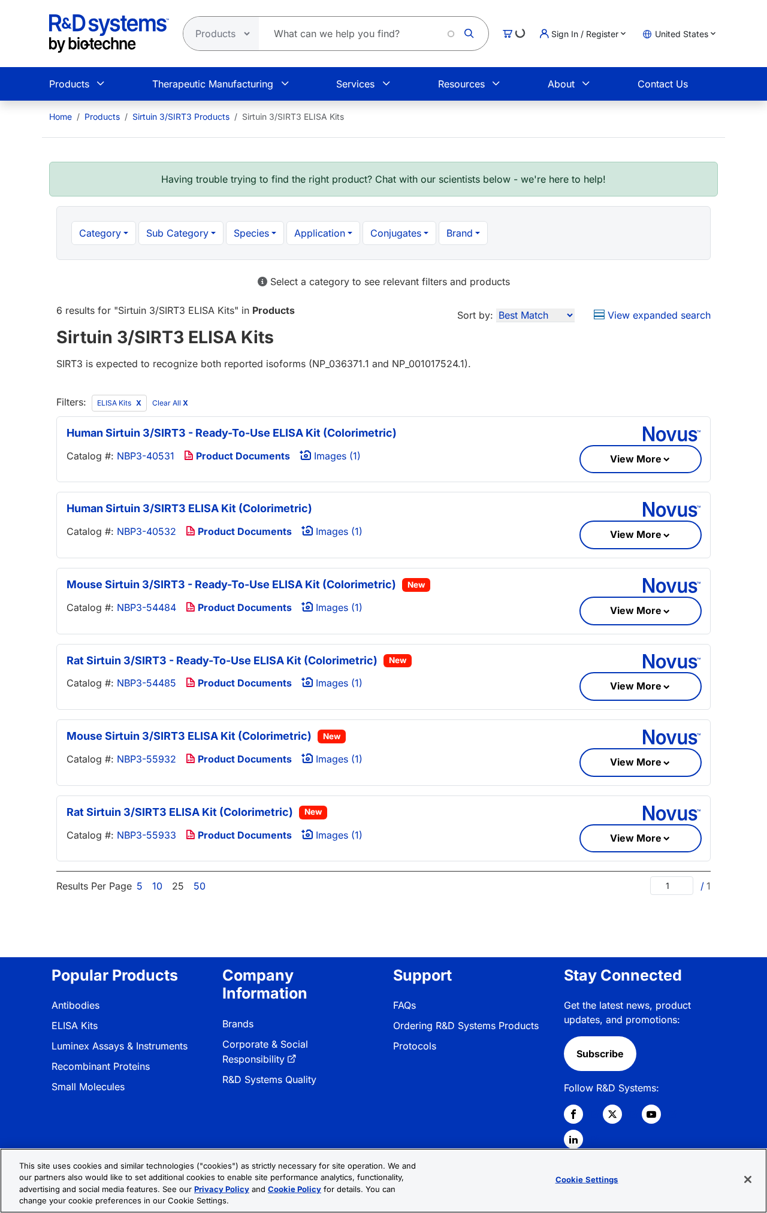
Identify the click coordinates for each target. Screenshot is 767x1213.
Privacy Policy (221, 1189)
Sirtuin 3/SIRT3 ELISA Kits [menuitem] (293, 116)
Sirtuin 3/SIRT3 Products (181, 116)
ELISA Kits (115, 402)
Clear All (170, 402)
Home (60, 116)
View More (636, 459)
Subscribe (600, 1054)
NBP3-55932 (146, 759)
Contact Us (663, 84)
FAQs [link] (404, 1005)
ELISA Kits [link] (75, 1025)
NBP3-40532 (146, 531)
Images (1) (336, 456)
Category (100, 233)
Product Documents (242, 456)
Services (355, 84)
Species (251, 233)
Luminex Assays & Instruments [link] (120, 1046)
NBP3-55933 (146, 835)
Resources (461, 84)
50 (200, 886)
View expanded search (658, 315)
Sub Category (177, 233)
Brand (459, 233)
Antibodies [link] (75, 1005)
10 (157, 886)
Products (69, 84)
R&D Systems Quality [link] (269, 1079)
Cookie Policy (294, 1189)
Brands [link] (237, 1024)
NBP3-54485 (146, 683)
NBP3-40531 (145, 456)
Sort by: (475, 315)
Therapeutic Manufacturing (212, 84)
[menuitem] (60, 116)
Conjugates (395, 233)
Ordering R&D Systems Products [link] (466, 1025)
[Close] (748, 1179)
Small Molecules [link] (88, 1087)
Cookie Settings (586, 1179)
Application (319, 233)
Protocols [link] (414, 1046)
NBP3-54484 (146, 607)
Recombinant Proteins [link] (101, 1066)
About (561, 84)
